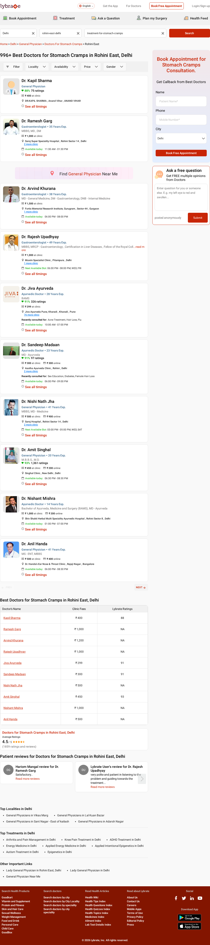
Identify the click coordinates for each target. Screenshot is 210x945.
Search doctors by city (56, 897)
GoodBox (7, 932)
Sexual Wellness (11, 913)
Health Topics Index (96, 913)
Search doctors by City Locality (61, 901)
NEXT (139, 587)
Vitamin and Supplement (16, 901)
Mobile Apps (134, 909)
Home (4, 44)
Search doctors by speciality (59, 905)
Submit (197, 217)
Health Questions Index (98, 905)
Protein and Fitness (13, 905)
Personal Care (10, 924)
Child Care (8, 928)
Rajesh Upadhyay (14, 651)
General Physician (30, 44)
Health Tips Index (95, 901)
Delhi (13, 44)
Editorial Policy (135, 920)
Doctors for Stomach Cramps (63, 44)
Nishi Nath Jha (12, 685)
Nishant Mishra (13, 708)
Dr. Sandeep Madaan (40, 344)
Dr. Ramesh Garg (37, 120)
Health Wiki (91, 897)
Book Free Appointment (166, 6)
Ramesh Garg (12, 629)
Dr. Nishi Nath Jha (38, 401)
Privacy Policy (135, 916)
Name (160, 92)
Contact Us (133, 901)
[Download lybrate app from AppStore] (189, 928)
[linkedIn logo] (191, 899)
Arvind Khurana (13, 640)
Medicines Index (94, 916)
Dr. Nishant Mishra (38, 498)
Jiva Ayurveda (12, 663)
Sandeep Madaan (14, 674)
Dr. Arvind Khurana (39, 188)
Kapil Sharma (12, 617)
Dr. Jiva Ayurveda (37, 288)
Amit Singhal (11, 696)
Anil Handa (10, 719)
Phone (160, 111)
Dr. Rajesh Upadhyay (40, 236)
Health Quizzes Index (97, 909)
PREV (9, 587)
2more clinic (31, 144)
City (158, 129)
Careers (131, 905)
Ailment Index (93, 920)
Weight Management (14, 916)
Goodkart (7, 897)
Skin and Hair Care (12, 909)
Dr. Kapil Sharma (37, 80)
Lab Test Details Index (98, 924)
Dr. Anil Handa (34, 543)
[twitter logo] (183, 899)
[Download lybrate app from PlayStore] (189, 920)
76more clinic (31, 314)
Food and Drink (10, 920)
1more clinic (31, 211)
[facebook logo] (175, 899)
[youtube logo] (199, 899)
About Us (132, 897)
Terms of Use (135, 913)
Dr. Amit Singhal (36, 449)
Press (130, 924)
